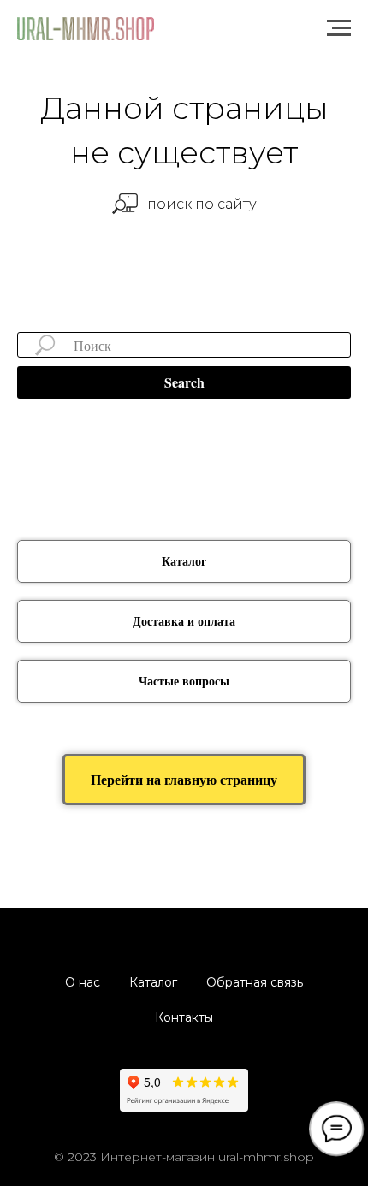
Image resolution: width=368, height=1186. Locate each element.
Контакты (184, 1017)
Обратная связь (254, 982)
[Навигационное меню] (339, 28)
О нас (82, 982)
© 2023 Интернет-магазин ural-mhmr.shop (184, 1157)
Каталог (153, 982)
